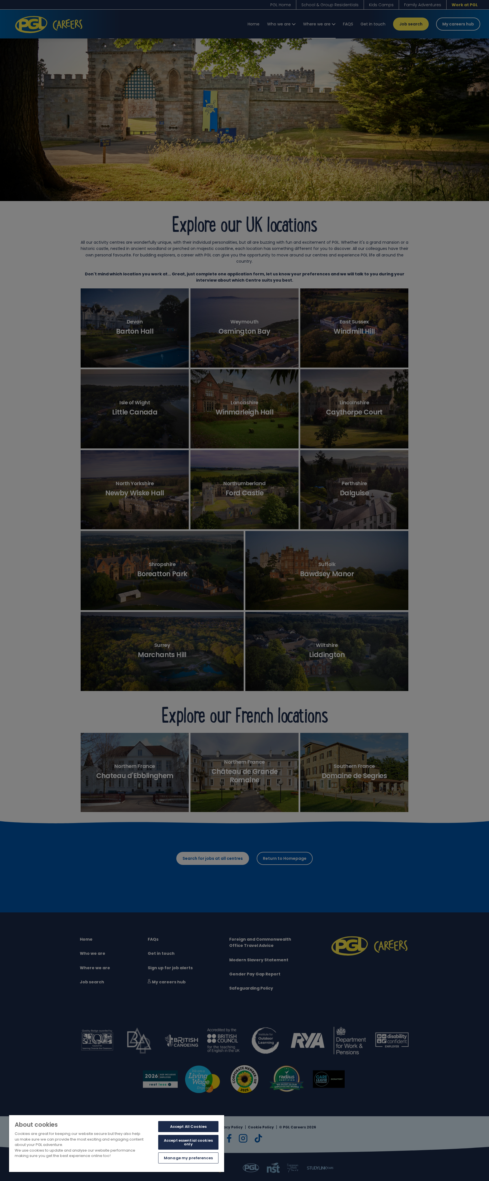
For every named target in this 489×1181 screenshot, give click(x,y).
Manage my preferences (188, 1158)
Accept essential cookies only (188, 1142)
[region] (116, 1143)
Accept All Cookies (188, 1126)
